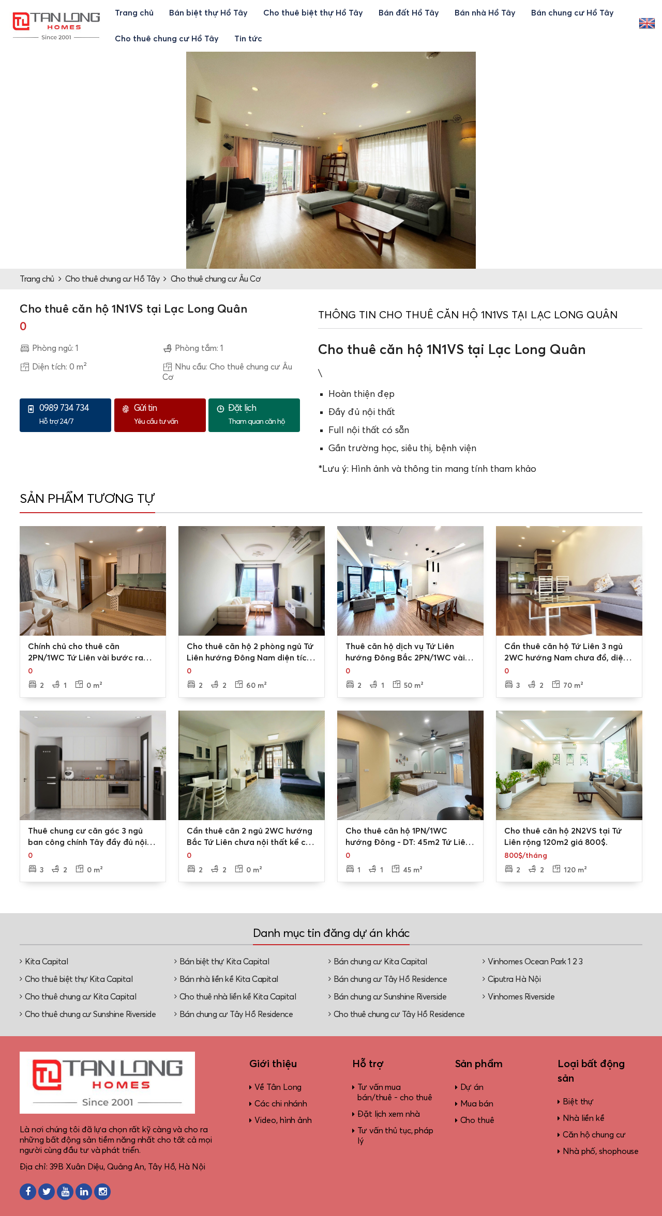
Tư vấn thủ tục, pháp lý (395, 1136)
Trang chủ (134, 13)
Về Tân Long (278, 1087)
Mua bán (476, 1104)
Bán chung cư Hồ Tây (572, 13)
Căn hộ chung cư (594, 1135)
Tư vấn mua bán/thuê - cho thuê (394, 1092)
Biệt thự (578, 1102)
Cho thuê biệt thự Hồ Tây (313, 13)
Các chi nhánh (280, 1104)
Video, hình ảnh (283, 1120)
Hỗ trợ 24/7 (64, 414)
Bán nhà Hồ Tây (485, 13)
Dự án (472, 1087)
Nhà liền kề (584, 1118)
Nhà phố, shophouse (601, 1151)
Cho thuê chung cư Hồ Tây (167, 39)
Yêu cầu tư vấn (156, 414)
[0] (93, 581)
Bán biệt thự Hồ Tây (208, 13)
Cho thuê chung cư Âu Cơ (216, 279)
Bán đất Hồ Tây (409, 13)
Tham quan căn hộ (256, 414)
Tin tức (248, 39)
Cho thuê (477, 1120)
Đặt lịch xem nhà (388, 1114)
